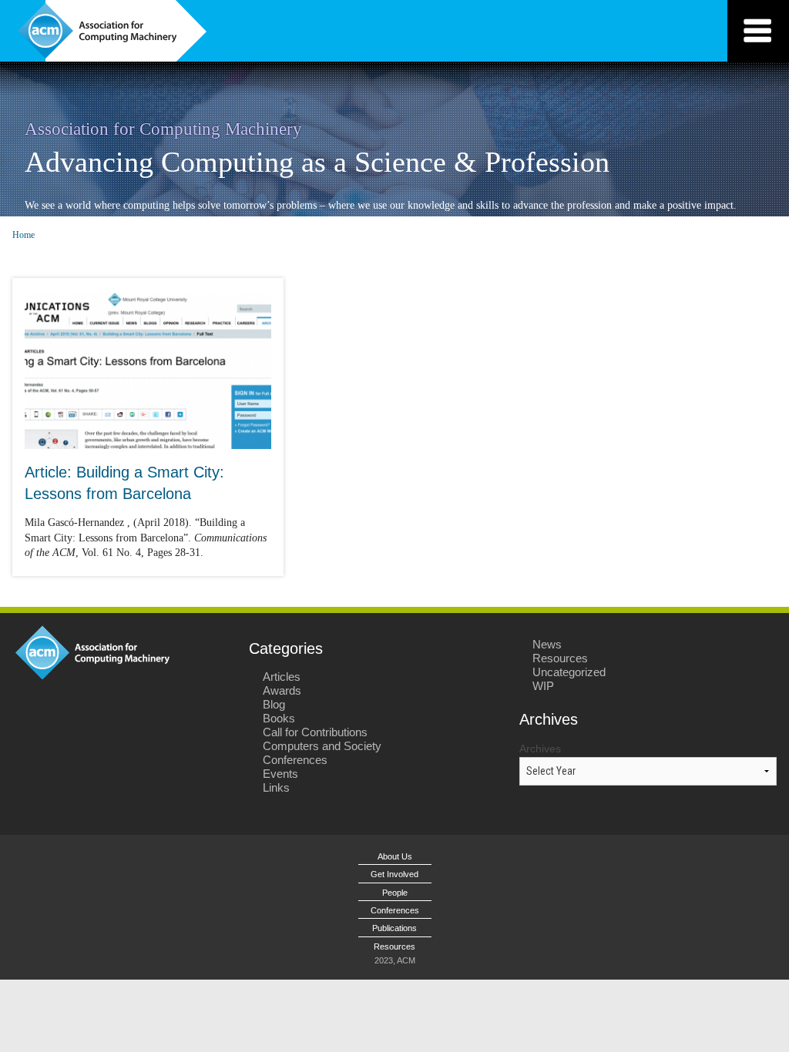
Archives (540, 748)
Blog (274, 704)
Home (23, 234)
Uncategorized (569, 671)
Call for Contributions (315, 732)
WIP (543, 685)
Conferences (295, 759)
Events (280, 773)
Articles (281, 676)
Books (279, 718)
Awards (282, 690)
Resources (560, 658)
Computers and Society (322, 745)
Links (276, 787)
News (547, 644)
